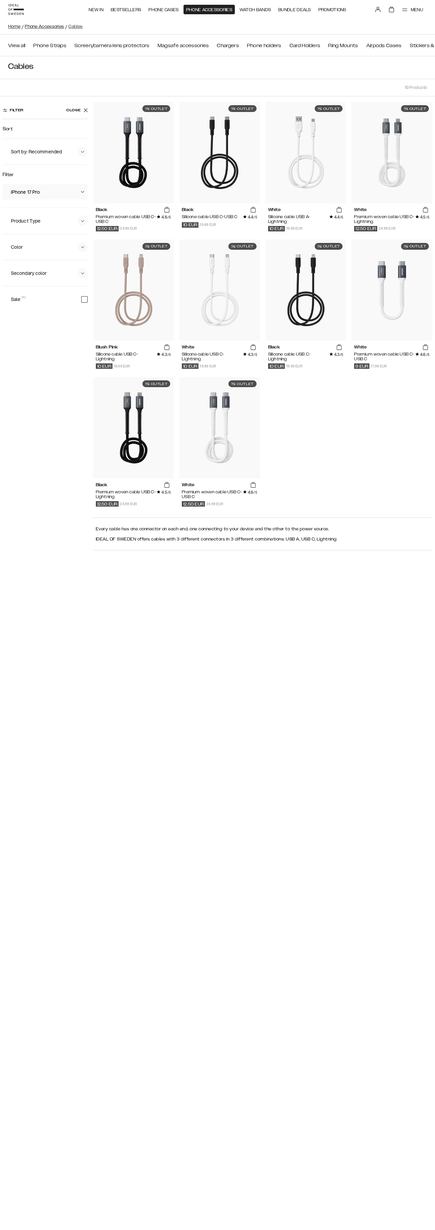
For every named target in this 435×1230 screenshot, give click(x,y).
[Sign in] (378, 9)
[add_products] (167, 210)
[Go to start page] (16, 9)
